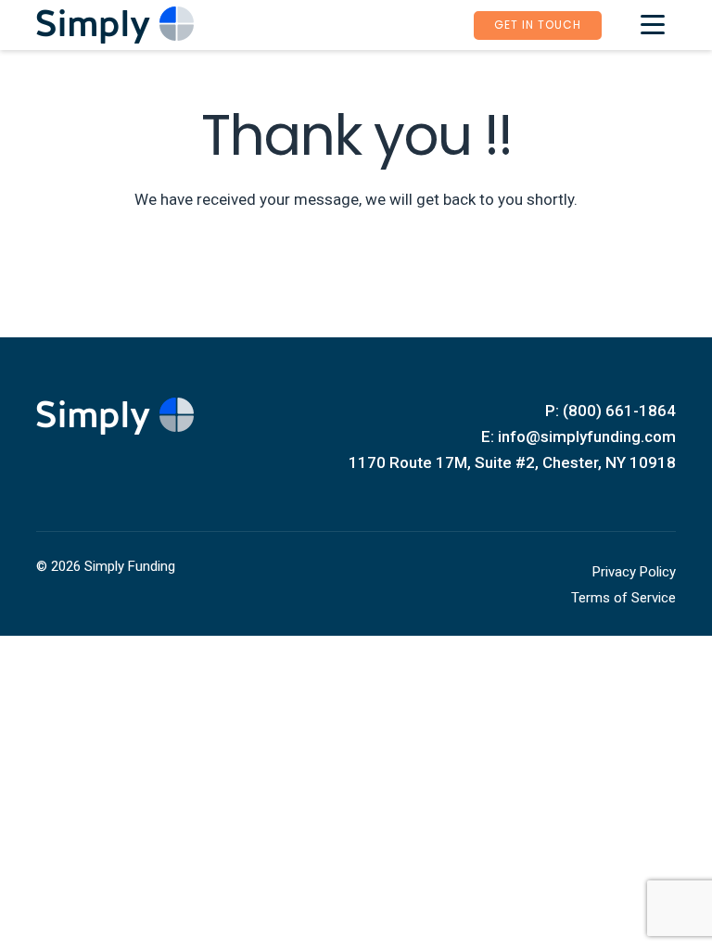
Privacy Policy (634, 571)
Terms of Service (623, 597)
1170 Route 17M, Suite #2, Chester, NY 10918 (512, 462)
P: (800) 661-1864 (610, 410)
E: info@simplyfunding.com (578, 436)
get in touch (537, 24)
